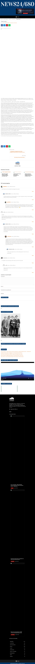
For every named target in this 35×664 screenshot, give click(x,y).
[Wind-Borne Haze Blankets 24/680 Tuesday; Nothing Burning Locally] (17, 596)
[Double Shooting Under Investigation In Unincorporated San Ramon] (17, 523)
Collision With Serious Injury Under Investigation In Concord (5, 175)
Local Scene (13, 19)
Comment (3, 276)
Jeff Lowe (9, 236)
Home (2, 19)
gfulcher (5, 186)
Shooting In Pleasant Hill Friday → (19, 157)
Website (2, 293)
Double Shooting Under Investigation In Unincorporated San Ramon (11, 352)
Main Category (6, 19)
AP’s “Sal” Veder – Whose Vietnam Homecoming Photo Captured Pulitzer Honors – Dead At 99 (16, 351)
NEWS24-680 (7, 22)
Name (2, 286)
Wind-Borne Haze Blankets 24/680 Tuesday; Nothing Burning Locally (11, 354)
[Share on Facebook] (2, 25)
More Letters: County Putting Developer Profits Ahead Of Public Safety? (12, 356)
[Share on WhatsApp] (9, 25)
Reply (33, 191)
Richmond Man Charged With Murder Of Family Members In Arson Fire (12, 355)
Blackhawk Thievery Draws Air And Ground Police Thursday (28, 174)
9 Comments (11, 22)
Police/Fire (12, 561)
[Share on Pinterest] (7, 25)
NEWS (10, 19)
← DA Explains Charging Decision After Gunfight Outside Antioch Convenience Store (17, 152)
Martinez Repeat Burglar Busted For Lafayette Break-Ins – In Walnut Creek (17, 175)
